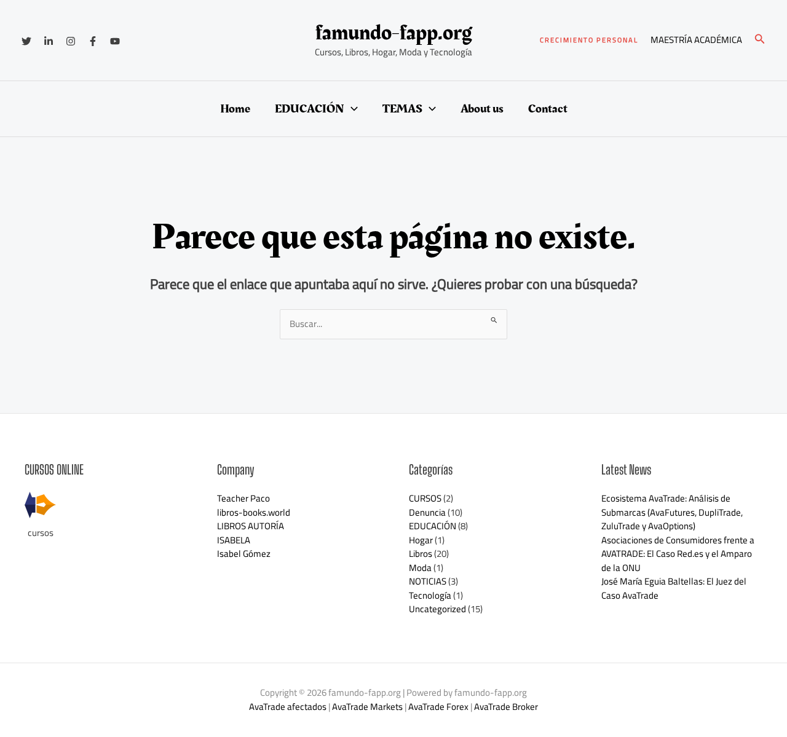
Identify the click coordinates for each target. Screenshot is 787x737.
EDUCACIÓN (309, 109)
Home (235, 109)
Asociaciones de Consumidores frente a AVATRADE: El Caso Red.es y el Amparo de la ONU (677, 554)
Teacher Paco (243, 498)
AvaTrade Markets (367, 706)
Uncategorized (437, 609)
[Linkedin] (48, 41)
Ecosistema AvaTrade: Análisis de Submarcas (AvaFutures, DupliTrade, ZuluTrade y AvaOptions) (672, 512)
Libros (420, 553)
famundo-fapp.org (393, 33)
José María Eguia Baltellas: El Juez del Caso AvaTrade (673, 588)
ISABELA (233, 540)
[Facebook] (93, 41)
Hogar (421, 540)
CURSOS (425, 498)
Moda (420, 568)
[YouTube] (115, 41)
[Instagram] (71, 41)
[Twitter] (26, 41)
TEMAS (402, 109)
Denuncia (427, 512)
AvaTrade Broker (506, 706)
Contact (548, 109)
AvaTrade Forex (438, 706)
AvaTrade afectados (287, 706)
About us (482, 109)
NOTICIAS (427, 581)
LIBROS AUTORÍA (250, 526)
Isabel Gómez (244, 553)
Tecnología (430, 595)
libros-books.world (253, 512)
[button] (589, 40)
